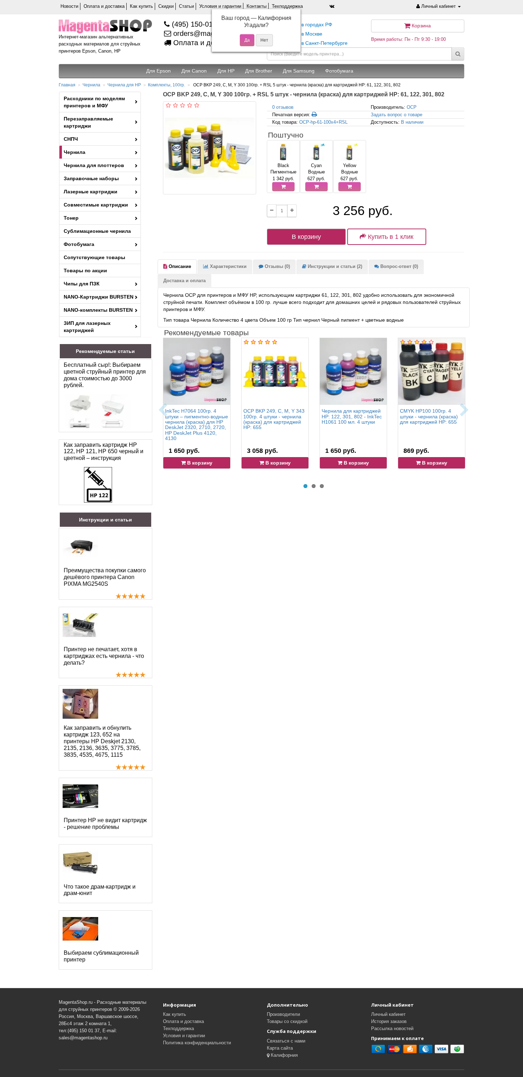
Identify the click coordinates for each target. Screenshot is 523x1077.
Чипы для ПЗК (82, 283)
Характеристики (227, 266)
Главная (67, 84)
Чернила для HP (124, 84)
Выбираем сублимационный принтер (101, 956)
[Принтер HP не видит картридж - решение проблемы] (80, 796)
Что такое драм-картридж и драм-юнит (100, 890)
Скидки (166, 6)
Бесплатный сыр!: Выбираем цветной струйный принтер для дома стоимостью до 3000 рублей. (105, 375)
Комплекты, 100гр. (166, 84)
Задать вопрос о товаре (396, 114)
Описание (179, 266)
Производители (283, 1014)
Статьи (186, 6)
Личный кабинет (388, 1014)
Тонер (71, 218)
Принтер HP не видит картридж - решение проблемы (105, 823)
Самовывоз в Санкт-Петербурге (310, 43)
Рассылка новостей (392, 1028)
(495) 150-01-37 (196, 24)
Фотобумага (79, 244)
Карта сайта (280, 1048)
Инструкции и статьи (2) (334, 266)
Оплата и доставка (104, 6)
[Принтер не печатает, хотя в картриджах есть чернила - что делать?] (80, 625)
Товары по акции (85, 270)
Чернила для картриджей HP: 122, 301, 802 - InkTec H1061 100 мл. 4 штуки (352, 416)
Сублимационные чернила (97, 231)
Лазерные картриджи (90, 191)
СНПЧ (71, 139)
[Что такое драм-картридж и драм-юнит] (80, 862)
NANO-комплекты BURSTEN (98, 310)
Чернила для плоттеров (94, 165)
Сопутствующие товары (94, 257)
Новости (69, 6)
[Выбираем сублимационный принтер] (80, 929)
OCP (412, 107)
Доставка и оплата (184, 280)
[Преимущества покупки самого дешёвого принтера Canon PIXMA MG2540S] (80, 546)
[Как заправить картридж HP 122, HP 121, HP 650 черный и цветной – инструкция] (98, 485)
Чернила (91, 84)
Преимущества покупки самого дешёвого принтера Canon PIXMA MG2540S (105, 577)
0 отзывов (283, 107)
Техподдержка (287, 6)
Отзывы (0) (276, 266)
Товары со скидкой (287, 1021)
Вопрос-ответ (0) (398, 266)
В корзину (306, 236)
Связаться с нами (286, 1041)
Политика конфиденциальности (197, 1042)
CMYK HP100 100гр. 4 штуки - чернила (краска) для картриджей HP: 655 (429, 416)
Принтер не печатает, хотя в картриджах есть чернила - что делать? (104, 656)
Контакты (256, 6)
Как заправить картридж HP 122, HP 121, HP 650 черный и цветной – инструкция (103, 451)
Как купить (141, 6)
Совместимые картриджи (96, 205)
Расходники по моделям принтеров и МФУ (94, 102)
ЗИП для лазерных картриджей (87, 326)
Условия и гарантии (220, 6)
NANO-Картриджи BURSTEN (98, 297)
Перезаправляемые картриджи (88, 122)
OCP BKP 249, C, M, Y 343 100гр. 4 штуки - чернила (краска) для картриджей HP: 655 (274, 419)
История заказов (389, 1021)
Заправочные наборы (91, 178)
